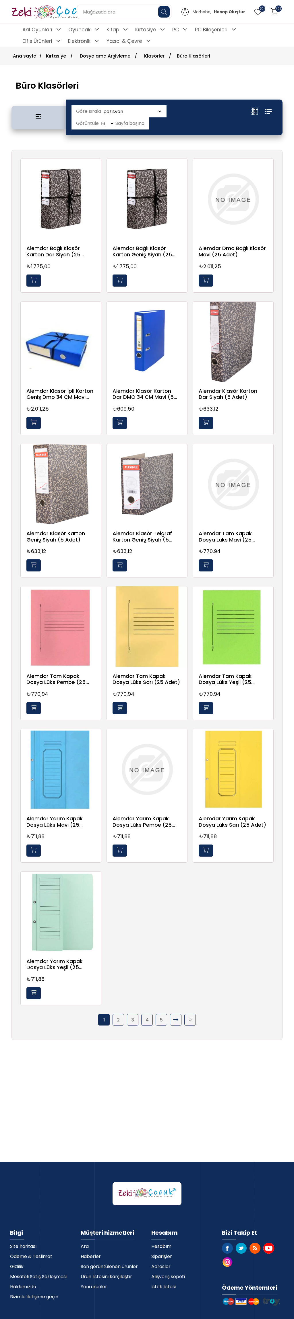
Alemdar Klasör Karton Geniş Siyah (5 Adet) (55, 536)
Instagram (227, 1262)
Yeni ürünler (94, 1286)
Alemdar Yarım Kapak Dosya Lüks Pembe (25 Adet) (142, 821)
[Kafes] (258, 111)
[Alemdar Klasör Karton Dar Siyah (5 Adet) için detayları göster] (233, 342)
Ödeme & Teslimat (31, 1256)
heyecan (241, 1248)
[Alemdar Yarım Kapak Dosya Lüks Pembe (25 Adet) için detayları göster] (147, 769)
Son (190, 1020)
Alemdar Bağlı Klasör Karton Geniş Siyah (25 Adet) (142, 251)
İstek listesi (163, 1286)
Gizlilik (17, 1266)
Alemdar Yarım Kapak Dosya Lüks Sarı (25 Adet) (232, 821)
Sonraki (175, 1020)
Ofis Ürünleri (37, 41)
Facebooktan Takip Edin (227, 1248)
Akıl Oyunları (37, 29)
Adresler (161, 1266)
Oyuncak (79, 29)
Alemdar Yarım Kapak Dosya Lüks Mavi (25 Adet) (54, 821)
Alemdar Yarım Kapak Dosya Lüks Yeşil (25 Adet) (54, 964)
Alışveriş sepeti (168, 1276)
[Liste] (268, 111)
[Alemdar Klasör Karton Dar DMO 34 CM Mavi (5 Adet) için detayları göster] (147, 342)
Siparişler (161, 1256)
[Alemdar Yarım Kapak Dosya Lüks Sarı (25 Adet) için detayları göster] (233, 769)
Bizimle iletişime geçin (34, 1296)
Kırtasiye (145, 29)
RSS (254, 1248)
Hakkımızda (23, 1286)
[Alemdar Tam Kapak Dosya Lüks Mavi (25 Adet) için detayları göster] (233, 484)
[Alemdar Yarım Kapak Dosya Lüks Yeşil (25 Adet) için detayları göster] (61, 912)
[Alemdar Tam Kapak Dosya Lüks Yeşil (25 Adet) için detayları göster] (233, 626)
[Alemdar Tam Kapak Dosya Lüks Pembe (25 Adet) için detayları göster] (61, 626)
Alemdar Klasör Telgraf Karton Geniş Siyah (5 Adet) (142, 536)
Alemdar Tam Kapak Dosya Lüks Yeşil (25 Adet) (225, 679)
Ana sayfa (24, 56)
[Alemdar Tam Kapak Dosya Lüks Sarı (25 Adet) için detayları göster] (147, 626)
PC (175, 29)
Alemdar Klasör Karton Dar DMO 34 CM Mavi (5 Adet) (143, 394)
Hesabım (161, 1246)
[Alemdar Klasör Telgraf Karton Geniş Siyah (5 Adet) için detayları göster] (147, 484)
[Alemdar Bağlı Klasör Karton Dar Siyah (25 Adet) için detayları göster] (61, 199)
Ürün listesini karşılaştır (106, 1276)
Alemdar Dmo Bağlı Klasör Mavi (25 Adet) (232, 251)
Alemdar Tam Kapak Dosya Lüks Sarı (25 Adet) (146, 679)
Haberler (91, 1256)
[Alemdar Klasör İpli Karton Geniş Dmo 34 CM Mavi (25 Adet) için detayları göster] (61, 342)
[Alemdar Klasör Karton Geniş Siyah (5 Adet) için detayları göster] (61, 484)
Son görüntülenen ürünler (109, 1266)
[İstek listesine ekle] (95, 170)
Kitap (113, 29)
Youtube (268, 1248)
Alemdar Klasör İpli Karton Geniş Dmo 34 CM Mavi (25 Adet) (59, 394)
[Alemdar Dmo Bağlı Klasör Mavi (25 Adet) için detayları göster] (233, 199)
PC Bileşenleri (211, 29)
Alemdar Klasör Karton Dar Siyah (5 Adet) (228, 394)
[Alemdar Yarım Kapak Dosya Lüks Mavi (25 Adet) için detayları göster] (61, 769)
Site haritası (23, 1246)
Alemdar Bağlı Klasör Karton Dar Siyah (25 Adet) (53, 251)
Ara (85, 1246)
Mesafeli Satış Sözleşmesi (38, 1276)
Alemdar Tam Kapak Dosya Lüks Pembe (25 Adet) (56, 679)
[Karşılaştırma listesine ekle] (95, 181)
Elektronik (79, 41)
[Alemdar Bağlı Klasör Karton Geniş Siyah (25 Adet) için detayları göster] (147, 199)
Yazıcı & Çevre (124, 41)
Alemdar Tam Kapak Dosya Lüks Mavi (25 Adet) (225, 536)
